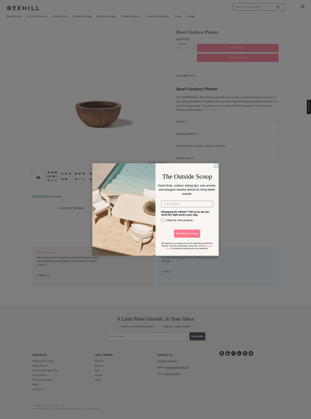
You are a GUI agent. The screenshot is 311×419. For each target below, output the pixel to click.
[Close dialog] (216, 166)
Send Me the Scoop (187, 233)
